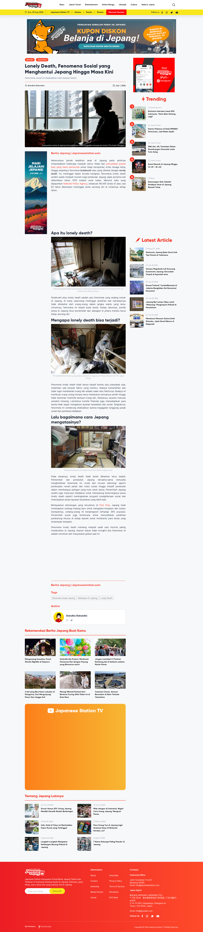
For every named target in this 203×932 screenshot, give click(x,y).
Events (89, 12)
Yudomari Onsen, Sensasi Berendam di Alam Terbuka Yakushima (107, 694)
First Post (104, 505)
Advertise (94, 886)
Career (93, 897)
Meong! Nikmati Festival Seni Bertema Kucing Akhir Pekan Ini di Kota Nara (75, 694)
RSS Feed (113, 897)
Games (78, 12)
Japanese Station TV (60, 12)
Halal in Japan (148, 5)
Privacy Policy (115, 881)
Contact (94, 881)
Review (100, 12)
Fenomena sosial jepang (63, 598)
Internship (113, 875)
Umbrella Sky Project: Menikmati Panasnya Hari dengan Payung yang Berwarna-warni (74, 662)
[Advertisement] (88, 558)
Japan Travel (75, 5)
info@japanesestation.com (147, 885)
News (62, 5)
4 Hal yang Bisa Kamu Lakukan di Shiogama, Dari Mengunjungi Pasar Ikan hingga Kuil (40, 694)
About (93, 875)
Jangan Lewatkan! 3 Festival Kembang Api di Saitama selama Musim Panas (110, 662)
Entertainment (91, 5)
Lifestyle (122, 5)
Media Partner (96, 892)
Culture (134, 5)
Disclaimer (113, 892)
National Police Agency (75, 183)
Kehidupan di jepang (87, 598)
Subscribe (57, 891)
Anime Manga (108, 5)
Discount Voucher (116, 12)
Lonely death (106, 598)
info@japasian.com (144, 911)
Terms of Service (116, 886)
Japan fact (42, 60)
